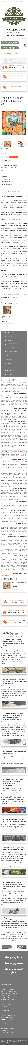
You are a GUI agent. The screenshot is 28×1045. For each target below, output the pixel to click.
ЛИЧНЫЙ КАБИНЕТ (5, 1006)
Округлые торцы (5, 176)
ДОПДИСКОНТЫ (13, 620)
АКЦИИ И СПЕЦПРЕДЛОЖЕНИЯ (8, 991)
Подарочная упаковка (6, 184)
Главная (6, 59)
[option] (7, 144)
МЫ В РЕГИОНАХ (13, 59)
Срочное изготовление (6, 181)
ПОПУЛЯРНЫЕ (8, 336)
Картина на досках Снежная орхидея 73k (6, 318)
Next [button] (26, 144)
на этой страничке (13, 297)
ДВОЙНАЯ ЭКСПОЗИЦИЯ (11, 344)
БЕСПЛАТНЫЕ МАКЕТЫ (16, 600)
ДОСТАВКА (22, 1)
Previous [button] (2, 144)
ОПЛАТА (16, 1)
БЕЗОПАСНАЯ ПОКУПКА (16, 610)
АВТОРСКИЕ (8, 340)
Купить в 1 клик (6, 160)
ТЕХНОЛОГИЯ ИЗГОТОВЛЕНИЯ (8, 995)
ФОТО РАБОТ (15, 4)
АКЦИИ (2, 4)
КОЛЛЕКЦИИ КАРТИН (10, 332)
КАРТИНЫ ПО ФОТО (10, 347)
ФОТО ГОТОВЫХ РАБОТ (6, 1002)
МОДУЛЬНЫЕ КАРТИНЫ (11, 351)
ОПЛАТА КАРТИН (9, 359)
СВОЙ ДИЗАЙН (4, 1)
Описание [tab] (5, 191)
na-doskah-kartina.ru (15, 454)
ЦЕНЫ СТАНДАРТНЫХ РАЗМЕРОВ (9, 993)
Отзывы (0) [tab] (15, 191)
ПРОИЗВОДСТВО (9, 371)
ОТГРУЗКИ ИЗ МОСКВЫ (16, 66)
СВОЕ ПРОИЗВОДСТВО (16, 86)
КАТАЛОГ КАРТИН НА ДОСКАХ (8, 989)
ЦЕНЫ (11, 1)
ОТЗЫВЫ (8, 4)
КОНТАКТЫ (22, 4)
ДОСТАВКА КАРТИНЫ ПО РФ (7, 999)
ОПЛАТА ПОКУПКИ (5, 997)
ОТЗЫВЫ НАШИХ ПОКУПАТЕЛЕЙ (8, 1004)
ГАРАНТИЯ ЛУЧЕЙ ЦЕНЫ (16, 76)
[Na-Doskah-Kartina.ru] (14, 16)
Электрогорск (7, 60)
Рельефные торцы (5, 179)
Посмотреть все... (5, 575)
